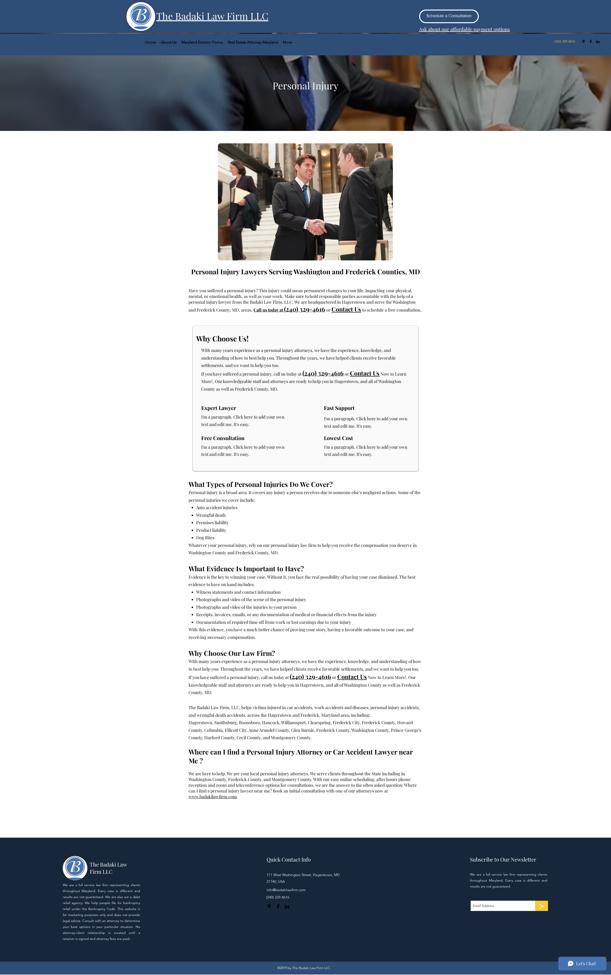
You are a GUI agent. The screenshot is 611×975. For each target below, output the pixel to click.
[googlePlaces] (583, 41)
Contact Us (364, 373)
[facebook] (590, 41)
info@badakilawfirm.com (286, 890)
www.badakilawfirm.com (213, 796)
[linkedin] (597, 41)
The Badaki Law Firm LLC (108, 868)
